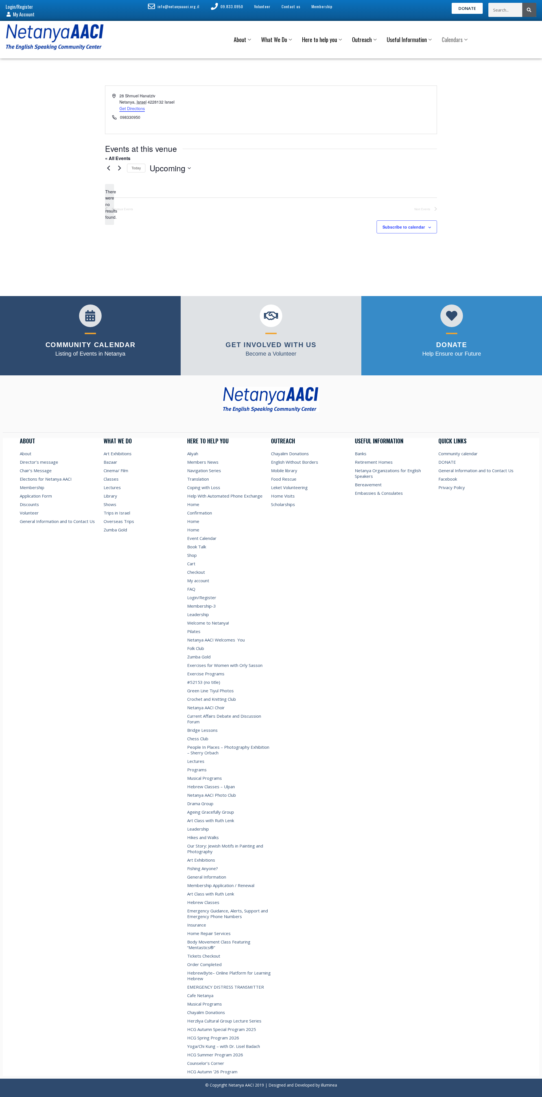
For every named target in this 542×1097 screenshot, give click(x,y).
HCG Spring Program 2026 (213, 1038)
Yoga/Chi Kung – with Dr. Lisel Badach (223, 1046)
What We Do (274, 39)
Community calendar (458, 453)
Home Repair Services (209, 933)
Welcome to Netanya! (208, 623)
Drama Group (200, 803)
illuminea (329, 1085)
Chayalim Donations (206, 1012)
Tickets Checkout (203, 956)
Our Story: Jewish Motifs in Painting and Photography (225, 848)
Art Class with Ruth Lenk (210, 820)
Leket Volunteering (289, 487)
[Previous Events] (108, 168)
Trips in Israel (117, 513)
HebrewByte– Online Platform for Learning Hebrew (229, 975)
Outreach (362, 39)
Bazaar (110, 462)
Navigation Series (204, 470)
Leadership (198, 614)
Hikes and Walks (203, 837)
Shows (110, 504)
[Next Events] (119, 168)
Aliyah (192, 453)
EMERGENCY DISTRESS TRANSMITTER (226, 987)
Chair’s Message (36, 470)
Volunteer (29, 513)
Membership (32, 487)
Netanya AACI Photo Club (211, 795)
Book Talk (196, 546)
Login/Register (201, 597)
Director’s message (39, 462)
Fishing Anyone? (202, 868)
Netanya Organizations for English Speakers (388, 473)
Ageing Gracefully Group (210, 812)
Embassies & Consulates (379, 493)
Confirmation (199, 513)
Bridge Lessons (202, 730)
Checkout (196, 572)
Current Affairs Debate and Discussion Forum (224, 718)
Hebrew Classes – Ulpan (211, 786)
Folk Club (195, 648)
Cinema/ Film (116, 470)
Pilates (193, 631)
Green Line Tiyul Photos (210, 690)
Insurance (196, 925)
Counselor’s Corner (205, 1063)
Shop (192, 555)
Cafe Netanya (200, 995)
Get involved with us (271, 345)
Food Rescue (283, 479)
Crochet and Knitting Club (211, 699)
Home (193, 504)
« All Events (117, 158)
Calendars (452, 39)
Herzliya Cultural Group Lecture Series (224, 1021)
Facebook (447, 479)
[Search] (529, 10)
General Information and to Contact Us (57, 521)
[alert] (109, 204)
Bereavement (368, 484)
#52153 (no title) (203, 682)
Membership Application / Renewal (220, 885)
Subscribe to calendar (404, 227)
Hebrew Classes (203, 902)
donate (451, 345)
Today (136, 167)
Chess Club (197, 738)
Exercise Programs (205, 673)
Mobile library (284, 470)
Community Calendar (90, 345)
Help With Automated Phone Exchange (225, 496)
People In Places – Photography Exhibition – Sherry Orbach (228, 750)
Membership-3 (201, 606)
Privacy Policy (451, 487)
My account (198, 580)
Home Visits (283, 496)
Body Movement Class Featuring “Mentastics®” (218, 944)
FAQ (191, 589)
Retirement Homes (374, 462)
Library (110, 496)
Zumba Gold (115, 530)
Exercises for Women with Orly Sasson (225, 665)
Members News (202, 462)
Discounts (29, 504)
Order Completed (204, 964)
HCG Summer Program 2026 (215, 1054)
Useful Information (407, 39)
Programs (197, 769)
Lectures (112, 487)
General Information (206, 877)
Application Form (36, 496)
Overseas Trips (119, 521)
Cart (191, 563)
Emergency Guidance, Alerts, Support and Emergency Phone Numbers (227, 913)
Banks (360, 453)
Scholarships (283, 504)
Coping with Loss (203, 487)
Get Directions (132, 108)
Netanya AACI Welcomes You (216, 640)
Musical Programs (204, 778)
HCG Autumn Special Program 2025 (221, 1029)
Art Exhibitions (118, 453)
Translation (198, 479)
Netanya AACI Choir (206, 707)
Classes (111, 479)
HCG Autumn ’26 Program (212, 1071)
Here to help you (319, 39)
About (240, 39)
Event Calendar (202, 538)
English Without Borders (294, 462)
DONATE (447, 462)
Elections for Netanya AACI (46, 479)
